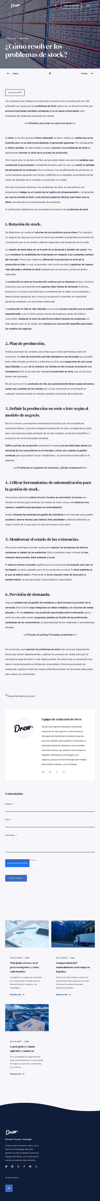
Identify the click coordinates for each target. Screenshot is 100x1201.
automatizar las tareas (70, 497)
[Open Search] (56, 5)
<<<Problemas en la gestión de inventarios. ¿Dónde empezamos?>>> (50, 467)
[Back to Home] (15, 5)
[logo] (11, 1132)
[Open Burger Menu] (88, 5)
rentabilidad (48, 455)
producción (43, 101)
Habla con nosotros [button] (71, 5)
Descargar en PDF (15, 92)
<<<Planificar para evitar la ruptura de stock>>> (50, 123)
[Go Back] (50, 75)
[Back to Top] (9, 1188)
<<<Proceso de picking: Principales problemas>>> (50, 634)
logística (53, 192)
